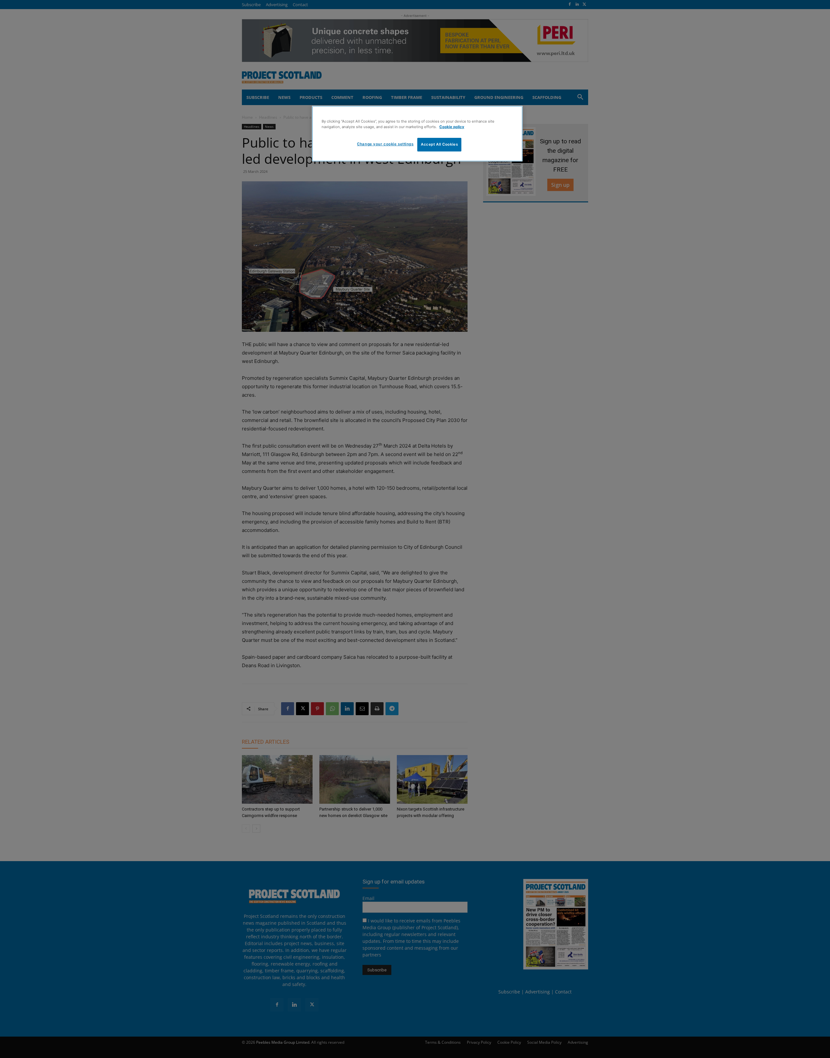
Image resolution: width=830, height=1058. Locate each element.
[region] (417, 134)
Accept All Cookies (439, 144)
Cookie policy (451, 127)
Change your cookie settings (385, 144)
